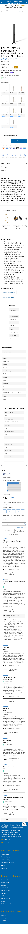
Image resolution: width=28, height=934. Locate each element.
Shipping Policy (5, 860)
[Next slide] (26, 2)
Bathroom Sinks (5, 890)
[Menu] (1, 11)
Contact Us (7, 843)
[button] (15, 11)
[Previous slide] (1, 2)
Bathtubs (3, 893)
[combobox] (11, 11)
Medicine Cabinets (6, 904)
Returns (3, 865)
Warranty (3, 170)
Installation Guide (9, 297)
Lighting (3, 885)
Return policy (5, 167)
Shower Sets (4, 888)
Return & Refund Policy (7, 862)
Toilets (3, 901)
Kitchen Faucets (5, 882)
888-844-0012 (7, 839)
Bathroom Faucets (6, 880)
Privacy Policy (5, 854)
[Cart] (26, 11)
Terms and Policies (14, 929)
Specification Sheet (9, 292)
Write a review (18, 59)
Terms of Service (5, 857)
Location (3, 921)
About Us (3, 915)
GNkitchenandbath (15, 926)
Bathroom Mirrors (6, 898)
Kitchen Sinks (5, 896)
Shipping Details (5, 163)
